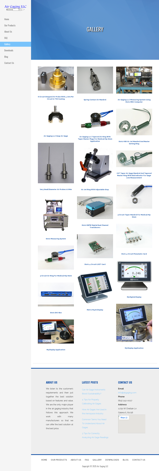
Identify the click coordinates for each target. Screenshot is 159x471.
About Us (8, 31)
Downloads (8, 50)
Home (6, 19)
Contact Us (9, 62)
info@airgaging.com (127, 392)
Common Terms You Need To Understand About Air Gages (94, 423)
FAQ (5, 38)
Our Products (9, 25)
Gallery (7, 44)
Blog (6, 56)
